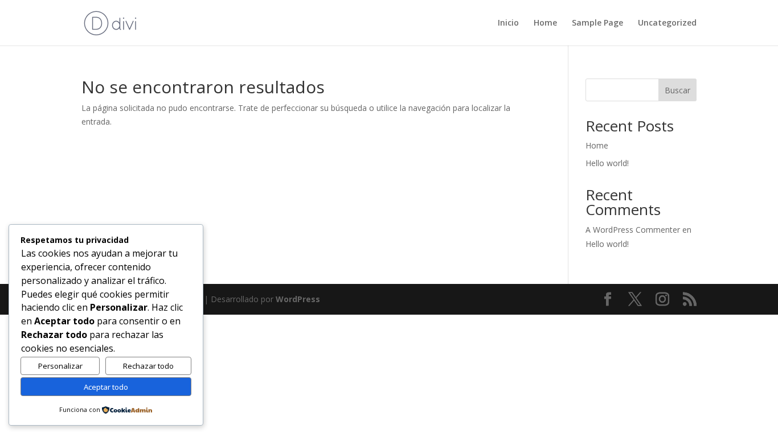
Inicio (508, 23)
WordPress (298, 299)
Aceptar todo (106, 387)
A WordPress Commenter (632, 229)
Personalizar (60, 366)
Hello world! (607, 163)
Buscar (677, 90)
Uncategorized (667, 23)
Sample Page (597, 23)
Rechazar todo (148, 366)
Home (545, 23)
